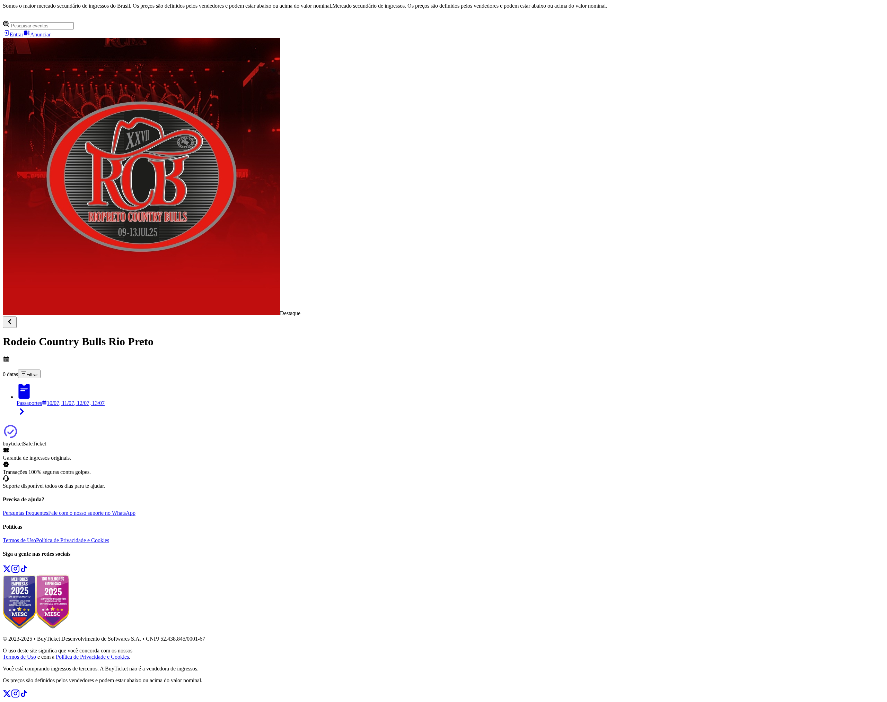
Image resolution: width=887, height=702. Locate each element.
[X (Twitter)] (7, 571)
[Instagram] (15, 571)
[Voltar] (10, 322)
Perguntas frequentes (25, 513)
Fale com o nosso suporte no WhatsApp (91, 513)
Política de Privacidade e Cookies (72, 540)
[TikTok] (24, 571)
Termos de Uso (19, 540)
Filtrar (32, 374)
